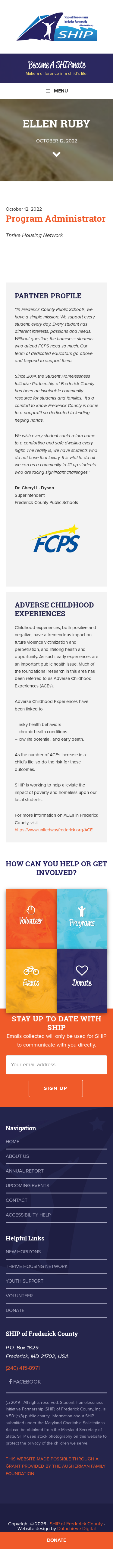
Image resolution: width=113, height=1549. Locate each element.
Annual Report (25, 1171)
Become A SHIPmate (56, 64)
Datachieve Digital (76, 1529)
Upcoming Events (27, 1186)
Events (31, 982)
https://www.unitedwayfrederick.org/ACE (54, 830)
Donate (81, 982)
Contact (16, 1200)
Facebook (26, 1381)
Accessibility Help (28, 1215)
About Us (17, 1156)
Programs (82, 922)
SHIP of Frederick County (56, 30)
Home (12, 1142)
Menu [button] (61, 91)
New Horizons (23, 1252)
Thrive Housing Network (37, 1266)
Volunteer (31, 920)
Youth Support (24, 1281)
